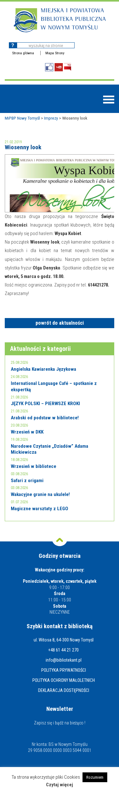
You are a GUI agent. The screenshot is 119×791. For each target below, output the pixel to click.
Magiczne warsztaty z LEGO (39, 508)
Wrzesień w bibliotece (33, 466)
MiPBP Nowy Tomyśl (22, 118)
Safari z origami (27, 480)
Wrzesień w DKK (27, 432)
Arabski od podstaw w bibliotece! (45, 418)
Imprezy (51, 118)
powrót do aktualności (60, 323)
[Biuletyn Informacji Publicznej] (67, 67)
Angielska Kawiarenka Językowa (43, 369)
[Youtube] (59, 67)
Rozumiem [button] (94, 777)
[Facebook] (49, 67)
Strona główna (23, 53)
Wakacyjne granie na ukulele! (40, 494)
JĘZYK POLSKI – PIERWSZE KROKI (45, 403)
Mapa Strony (54, 53)
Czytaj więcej (59, 784)
